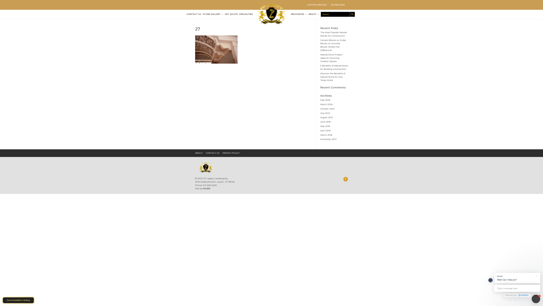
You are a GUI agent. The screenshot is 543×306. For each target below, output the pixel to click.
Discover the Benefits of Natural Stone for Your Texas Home (332, 77)
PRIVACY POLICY (231, 153)
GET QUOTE (231, 14)
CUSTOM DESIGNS (317, 5)
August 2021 (326, 117)
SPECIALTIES (246, 14)
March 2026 (326, 104)
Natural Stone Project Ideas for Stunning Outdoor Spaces (331, 58)
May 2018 (325, 126)
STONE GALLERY (211, 14)
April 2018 (325, 130)
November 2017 (328, 139)
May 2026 (325, 100)
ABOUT (312, 14)
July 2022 (325, 113)
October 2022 (327, 109)
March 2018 (326, 135)
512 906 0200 (338, 5)
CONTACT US (193, 14)
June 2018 (325, 122)
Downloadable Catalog (18, 300)
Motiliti (206, 188)
